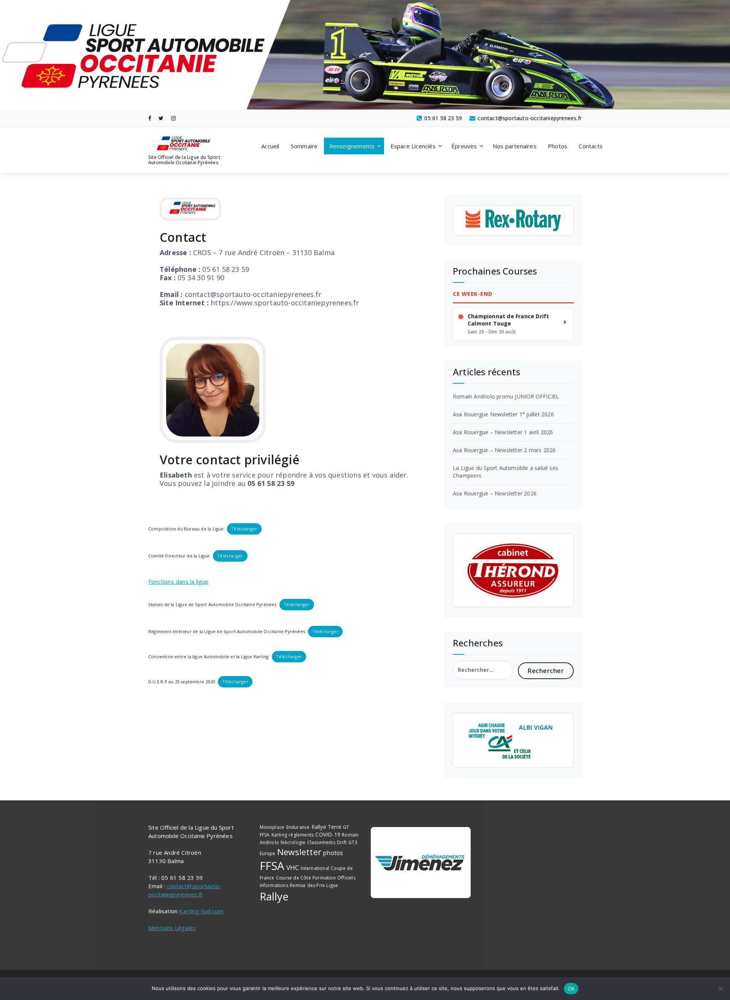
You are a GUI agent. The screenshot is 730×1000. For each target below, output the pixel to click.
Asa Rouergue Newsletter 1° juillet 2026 (503, 414)
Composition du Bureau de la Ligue (186, 529)
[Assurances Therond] (513, 570)
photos (333, 853)
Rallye (274, 896)
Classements (321, 842)
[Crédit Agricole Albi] (513, 740)
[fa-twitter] (161, 118)
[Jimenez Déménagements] (421, 862)
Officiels (346, 878)
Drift (342, 842)
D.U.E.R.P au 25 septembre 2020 (181, 681)
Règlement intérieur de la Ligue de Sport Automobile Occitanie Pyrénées (226, 631)
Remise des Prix (307, 885)
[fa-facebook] (149, 118)
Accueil (270, 146)
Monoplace (272, 827)
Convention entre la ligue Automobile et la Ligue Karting (208, 656)
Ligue (332, 885)
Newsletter (299, 852)
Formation (324, 878)
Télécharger (244, 529)
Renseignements (352, 146)
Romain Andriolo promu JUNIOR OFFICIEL (506, 396)
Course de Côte (293, 878)
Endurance (298, 827)
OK (571, 989)
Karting (279, 835)
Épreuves (464, 146)
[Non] (720, 988)
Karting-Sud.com (201, 911)
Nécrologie (293, 842)
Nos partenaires (514, 146)
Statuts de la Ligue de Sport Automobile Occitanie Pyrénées (212, 604)
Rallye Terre (326, 826)
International (315, 868)
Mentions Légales (172, 928)
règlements (301, 835)
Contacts (591, 146)
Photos (557, 146)
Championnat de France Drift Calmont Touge (508, 320)
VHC (293, 867)
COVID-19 (327, 834)
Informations (274, 885)
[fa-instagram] (173, 118)
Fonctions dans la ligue (178, 581)
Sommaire (304, 146)
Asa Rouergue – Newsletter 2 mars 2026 (504, 450)
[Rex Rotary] (513, 220)
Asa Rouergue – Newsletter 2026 (494, 493)
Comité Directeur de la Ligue (179, 556)
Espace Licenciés (413, 146)
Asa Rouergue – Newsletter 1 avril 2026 (503, 432)
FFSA (272, 865)
